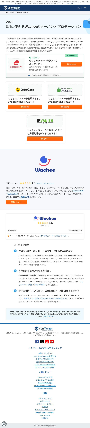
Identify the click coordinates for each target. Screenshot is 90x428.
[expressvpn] (45, 66)
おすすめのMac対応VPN (45, 359)
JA (79, 8)
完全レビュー (16, 202)
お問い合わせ (45, 401)
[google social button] (47, 341)
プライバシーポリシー (45, 404)
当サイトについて (45, 398)
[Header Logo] (12, 8)
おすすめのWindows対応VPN (45, 356)
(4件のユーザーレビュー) (45, 183)
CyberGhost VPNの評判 (45, 380)
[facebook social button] (37, 341)
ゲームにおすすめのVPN (45, 367)
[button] (4, 424)
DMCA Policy (45, 415)
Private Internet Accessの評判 (45, 386)
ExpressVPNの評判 (45, 377)
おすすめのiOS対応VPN (45, 362)
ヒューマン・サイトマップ (45, 410)
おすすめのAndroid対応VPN (45, 364)
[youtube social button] (52, 341)
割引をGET (71, 64)
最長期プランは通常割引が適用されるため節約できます (46, 298)
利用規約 (45, 407)
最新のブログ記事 (45, 353)
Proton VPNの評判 (45, 383)
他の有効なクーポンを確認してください (54, 236)
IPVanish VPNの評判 (45, 388)
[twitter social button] (42, 341)
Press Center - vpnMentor (45, 412)
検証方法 (45, 418)
